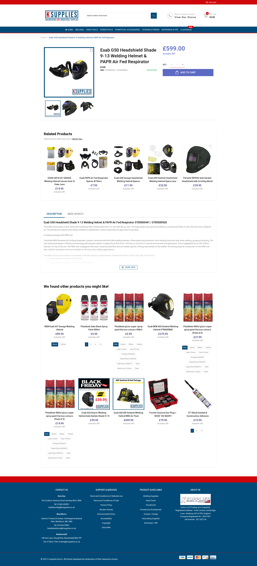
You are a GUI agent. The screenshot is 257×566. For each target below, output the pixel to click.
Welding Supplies (150, 496)
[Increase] (183, 64)
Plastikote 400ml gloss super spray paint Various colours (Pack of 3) (59, 416)
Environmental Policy (106, 514)
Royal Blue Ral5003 (128, 359)
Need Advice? (76, 213)
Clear (137, 368)
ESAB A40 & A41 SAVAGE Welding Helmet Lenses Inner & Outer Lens (59, 181)
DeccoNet (106, 527)
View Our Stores (185, 17)
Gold (137, 364)
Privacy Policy (106, 505)
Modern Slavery (106, 509)
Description (54, 213)
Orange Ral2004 (128, 354)
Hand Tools (151, 500)
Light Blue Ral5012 (124, 364)
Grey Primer (134, 349)
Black (55, 344)
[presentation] (50, 72)
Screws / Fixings (151, 514)
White (131, 344)
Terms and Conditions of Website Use (106, 496)
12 (100, 344)
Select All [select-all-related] (77, 139)
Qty (164, 64)
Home (43, 37)
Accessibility (106, 518)
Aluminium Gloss (124, 368)
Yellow (63, 344)
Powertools (151, 505)
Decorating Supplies (151, 518)
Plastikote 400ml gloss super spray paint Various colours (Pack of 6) (197, 329)
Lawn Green (122, 349)
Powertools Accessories (150, 509)
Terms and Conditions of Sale (106, 500)
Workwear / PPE (151, 523)
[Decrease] (172, 64)
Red (115, 344)
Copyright (106, 523)
